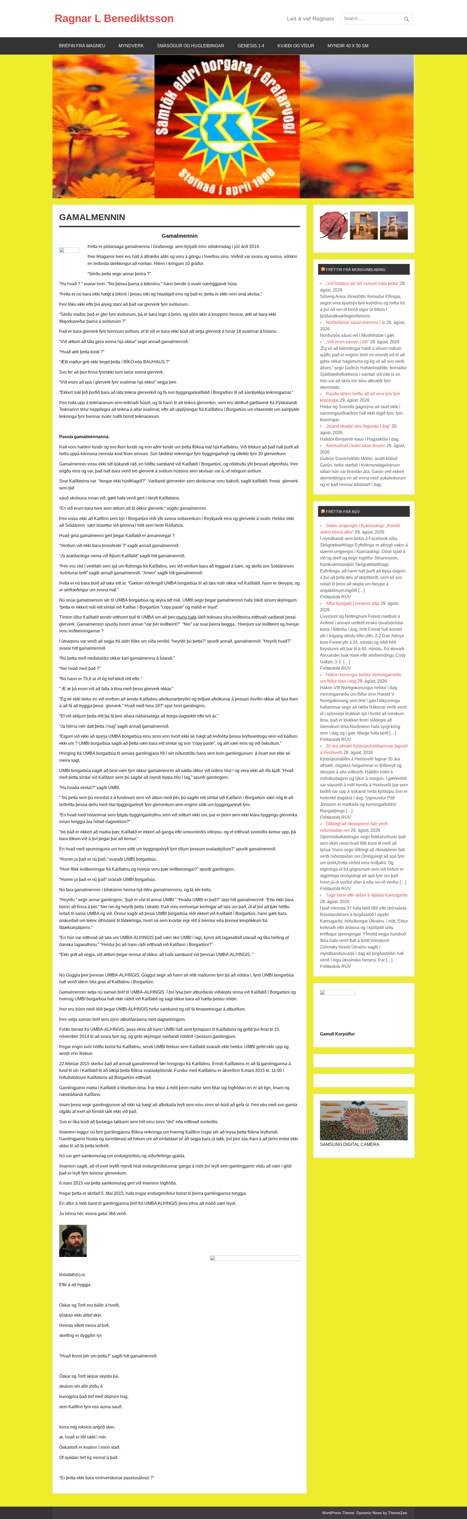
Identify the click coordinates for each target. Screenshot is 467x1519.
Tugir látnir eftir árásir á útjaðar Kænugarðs (367, 895)
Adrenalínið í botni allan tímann (355, 445)
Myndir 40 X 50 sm (348, 45)
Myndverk (131, 45)
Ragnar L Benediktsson (114, 18)
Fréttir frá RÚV (343, 511)
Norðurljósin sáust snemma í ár (355, 322)
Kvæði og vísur (296, 45)
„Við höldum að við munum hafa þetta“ (362, 283)
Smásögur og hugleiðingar (190, 45)
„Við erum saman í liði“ (347, 342)
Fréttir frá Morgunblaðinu (355, 269)
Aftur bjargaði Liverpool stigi (352, 603)
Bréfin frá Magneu (82, 45)
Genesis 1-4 (251, 45)
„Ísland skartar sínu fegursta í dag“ (358, 426)
